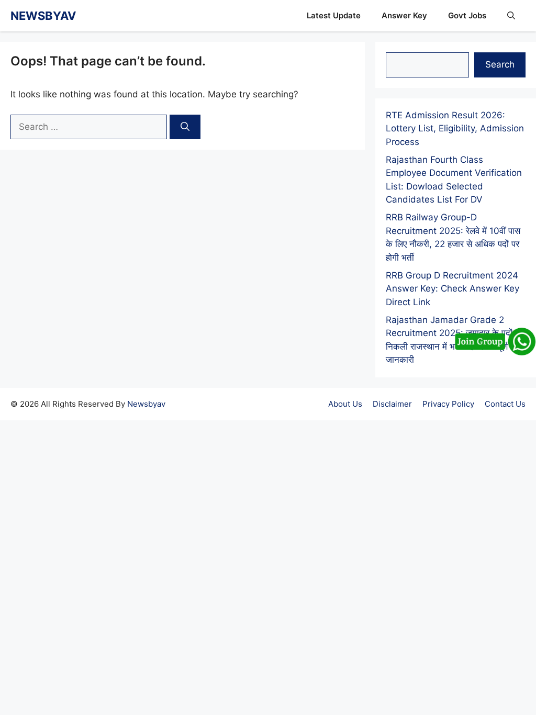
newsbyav (43, 16)
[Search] (185, 127)
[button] (511, 15)
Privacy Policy (448, 404)
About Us (345, 404)
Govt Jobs (467, 15)
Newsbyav (146, 404)
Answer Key (404, 15)
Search (500, 64)
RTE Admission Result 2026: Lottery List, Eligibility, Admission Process (455, 128)
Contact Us (505, 404)
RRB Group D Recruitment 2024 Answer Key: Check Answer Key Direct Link (452, 288)
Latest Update (334, 15)
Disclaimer (392, 404)
